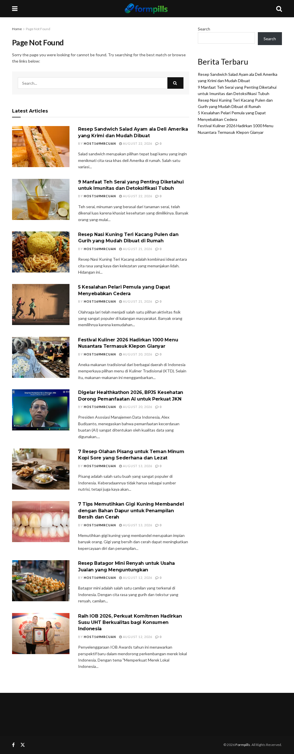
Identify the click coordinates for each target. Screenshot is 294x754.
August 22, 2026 (137, 143)
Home (17, 29)
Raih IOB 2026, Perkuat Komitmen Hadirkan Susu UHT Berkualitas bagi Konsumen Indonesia (130, 622)
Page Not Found (38, 29)
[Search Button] (175, 83)
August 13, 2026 (137, 466)
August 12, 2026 (137, 577)
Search (204, 28)
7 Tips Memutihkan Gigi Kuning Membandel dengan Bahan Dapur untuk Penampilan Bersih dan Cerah (131, 510)
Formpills (242, 745)
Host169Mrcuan (100, 143)
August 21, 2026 (137, 249)
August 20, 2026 (137, 354)
